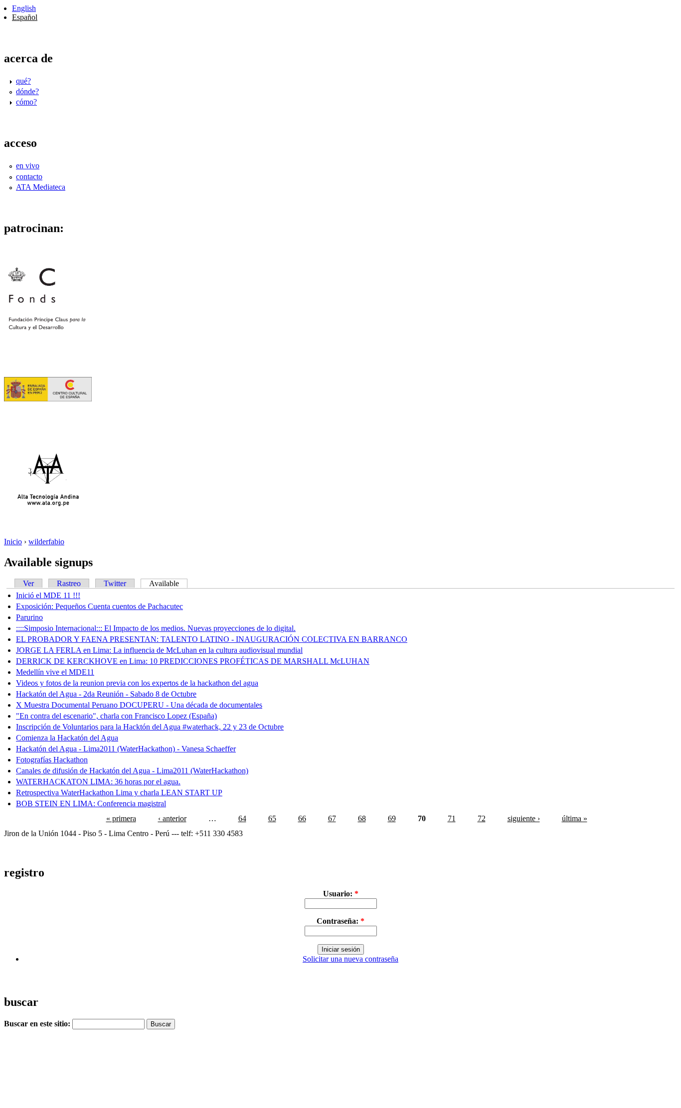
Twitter (115, 583)
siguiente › (524, 818)
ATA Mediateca (40, 187)
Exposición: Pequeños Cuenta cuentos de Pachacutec (99, 606)
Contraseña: (340, 921)
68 (362, 818)
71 (452, 818)
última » (574, 818)
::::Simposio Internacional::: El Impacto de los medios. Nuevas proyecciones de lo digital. (156, 628)
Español (24, 17)
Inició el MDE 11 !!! (48, 595)
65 (272, 818)
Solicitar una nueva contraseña (350, 959)
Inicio (13, 541)
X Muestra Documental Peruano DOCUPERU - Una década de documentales (139, 705)
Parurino (29, 617)
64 (242, 818)
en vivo (27, 165)
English (24, 8)
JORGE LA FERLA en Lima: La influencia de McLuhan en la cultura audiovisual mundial (159, 650)
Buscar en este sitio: (38, 1023)
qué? (23, 81)
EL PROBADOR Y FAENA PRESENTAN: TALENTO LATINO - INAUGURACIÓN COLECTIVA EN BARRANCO (211, 639)
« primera (121, 818)
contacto (29, 176)
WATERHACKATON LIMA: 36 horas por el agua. (98, 781)
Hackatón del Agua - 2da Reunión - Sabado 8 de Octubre (106, 694)
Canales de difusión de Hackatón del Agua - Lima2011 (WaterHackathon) (132, 770)
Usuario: (340, 893)
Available (164, 583)
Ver (28, 583)
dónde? (27, 91)
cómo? (26, 102)
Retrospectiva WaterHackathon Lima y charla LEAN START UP (119, 792)
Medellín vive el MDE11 (55, 672)
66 (302, 818)
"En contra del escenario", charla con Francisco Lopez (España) (116, 716)
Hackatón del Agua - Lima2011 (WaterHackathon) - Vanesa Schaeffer (126, 748)
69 (392, 818)
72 (482, 818)
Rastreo (69, 583)
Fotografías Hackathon (52, 759)
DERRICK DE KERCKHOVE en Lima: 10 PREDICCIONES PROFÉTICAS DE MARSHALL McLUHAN (192, 661)
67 (332, 818)
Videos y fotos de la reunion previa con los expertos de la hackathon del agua (137, 683)
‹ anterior (172, 818)
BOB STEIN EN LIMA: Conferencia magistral (91, 803)
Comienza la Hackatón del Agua (67, 738)
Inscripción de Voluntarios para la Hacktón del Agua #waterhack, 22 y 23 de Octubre (150, 727)
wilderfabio (46, 541)
